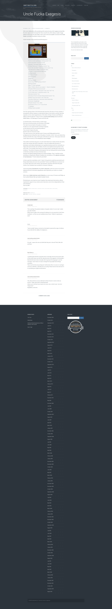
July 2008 (49, 406)
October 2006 (50, 433)
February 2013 (50, 383)
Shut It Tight (30, 327)
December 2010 (50, 397)
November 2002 (50, 550)
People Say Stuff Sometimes (77, 112)
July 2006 (49, 442)
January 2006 (50, 458)
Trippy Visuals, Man (75, 102)
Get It (73, 137)
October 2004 (50, 489)
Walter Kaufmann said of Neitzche (38, 175)
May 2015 (49, 328)
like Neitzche (35, 168)
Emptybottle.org (30, 5)
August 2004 (49, 494)
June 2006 (49, 444)
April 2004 (49, 505)
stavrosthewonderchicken (37, 28)
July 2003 (49, 530)
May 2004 (49, 502)
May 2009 (49, 400)
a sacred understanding (48, 116)
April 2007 (49, 422)
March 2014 (49, 353)
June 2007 (49, 419)
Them (62, 5)
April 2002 (49, 569)
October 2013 (50, 361)
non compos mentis (76, 83)
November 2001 (50, 583)
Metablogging (74, 78)
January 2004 (50, 514)
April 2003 (49, 538)
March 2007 (49, 425)
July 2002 (49, 561)
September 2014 (50, 342)
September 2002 (50, 555)
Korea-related (74, 73)
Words (54, 5)
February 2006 (50, 455)
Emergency (74, 70)
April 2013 (49, 378)
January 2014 (50, 356)
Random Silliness (75, 100)
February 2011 (50, 395)
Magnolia (29, 192)
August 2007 (49, 417)
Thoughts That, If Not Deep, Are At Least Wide (47, 188)
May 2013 (49, 375)
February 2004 (50, 511)
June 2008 (49, 408)
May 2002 (49, 566)
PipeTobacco (30, 252)
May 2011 (49, 392)
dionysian (47, 168)
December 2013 (50, 359)
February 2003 (50, 544)
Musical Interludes (32, 188)
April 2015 (49, 331)
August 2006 (49, 439)
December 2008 (50, 403)
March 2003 (49, 541)
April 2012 (49, 386)
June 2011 (49, 389)
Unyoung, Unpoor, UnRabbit (32, 194)
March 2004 (49, 508)
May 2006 (49, 447)
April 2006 (49, 450)
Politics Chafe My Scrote (76, 115)
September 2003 (50, 525)
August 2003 (49, 527)
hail (42, 168)
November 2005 (50, 464)
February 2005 (50, 478)
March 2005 (49, 475)
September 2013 (50, 364)
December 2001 (50, 580)
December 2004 (50, 483)
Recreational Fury (75, 86)
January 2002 (50, 577)
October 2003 (50, 522)
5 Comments (47, 28)
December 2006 (50, 430)
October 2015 (50, 320)
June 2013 (49, 372)
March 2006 (49, 453)
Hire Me (86, 5)
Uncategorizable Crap (76, 105)
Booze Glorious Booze (76, 67)
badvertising (30, 320)
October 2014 (50, 339)
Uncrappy (73, 95)
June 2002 (49, 563)
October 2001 (50, 586)
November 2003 (50, 519)
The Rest (67, 5)
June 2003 (49, 533)
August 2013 (49, 367)
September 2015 (50, 323)
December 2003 (50, 516)
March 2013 (49, 381)
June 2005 (49, 469)
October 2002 (50, 552)
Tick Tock (29, 317)
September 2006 (50, 436)
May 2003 (49, 536)
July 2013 (49, 370)
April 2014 (49, 350)
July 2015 (49, 325)
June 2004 (49, 500)
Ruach (49, 138)
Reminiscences (75, 88)
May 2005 (49, 472)
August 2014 (49, 345)
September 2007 (50, 414)
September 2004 (50, 491)
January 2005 (50, 480)
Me (58, 5)
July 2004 (49, 497)
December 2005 (50, 461)
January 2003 (50, 547)
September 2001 (50, 588)
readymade (30, 205)
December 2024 (50, 317)
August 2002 (49, 558)
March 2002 (49, 572)
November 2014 (50, 336)
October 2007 (50, 411)
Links (73, 110)
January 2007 (50, 428)
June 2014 (49, 347)
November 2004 (50, 486)
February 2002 (50, 574)
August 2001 (49, 591)
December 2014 (50, 334)
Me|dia (73, 75)
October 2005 (50, 467)
